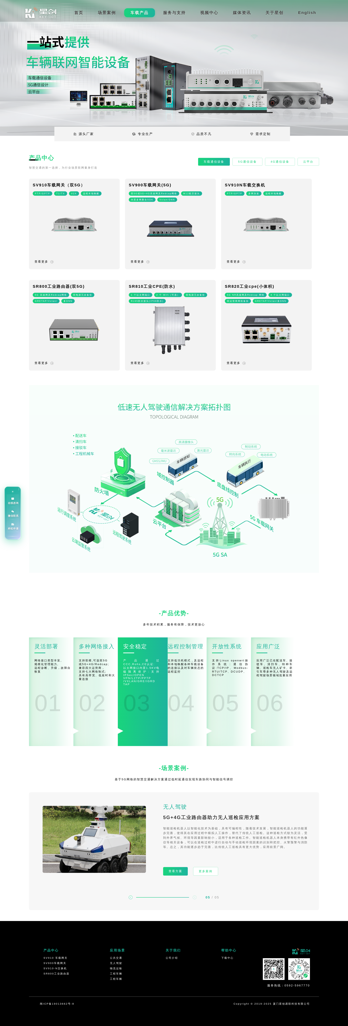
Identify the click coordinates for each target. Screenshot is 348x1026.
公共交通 (116, 957)
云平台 (308, 161)
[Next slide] (194, 897)
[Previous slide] (130, 897)
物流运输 (116, 968)
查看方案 (175, 871)
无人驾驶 (116, 963)
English (307, 12)
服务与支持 (174, 12)
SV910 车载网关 (56, 957)
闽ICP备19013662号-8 (57, 1003)
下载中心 (227, 957)
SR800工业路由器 (57, 973)
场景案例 (107, 12)
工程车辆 (116, 973)
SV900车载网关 (55, 963)
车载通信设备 (214, 161)
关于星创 (275, 12)
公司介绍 (172, 957)
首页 (78, 12)
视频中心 (209, 12)
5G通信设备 (247, 161)
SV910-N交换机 (55, 968)
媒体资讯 (242, 12)
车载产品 (139, 12)
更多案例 (206, 871)
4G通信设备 (280, 161)
